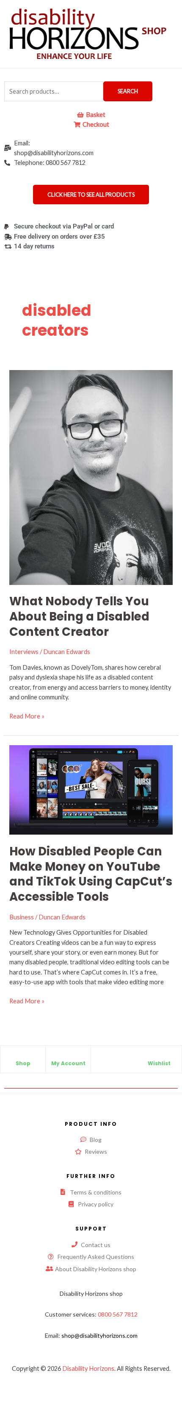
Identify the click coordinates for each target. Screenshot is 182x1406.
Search (128, 91)
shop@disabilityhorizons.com (99, 1335)
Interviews (24, 651)
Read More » (26, 715)
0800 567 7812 (118, 1314)
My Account (68, 1063)
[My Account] (68, 1056)
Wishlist (159, 1063)
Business (21, 917)
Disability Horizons (88, 1368)
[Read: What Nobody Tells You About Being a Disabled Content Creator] (90, 476)
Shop (23, 1063)
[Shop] (23, 1056)
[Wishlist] (159, 1056)
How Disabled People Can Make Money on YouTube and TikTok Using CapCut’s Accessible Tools (90, 874)
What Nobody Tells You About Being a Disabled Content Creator (79, 616)
